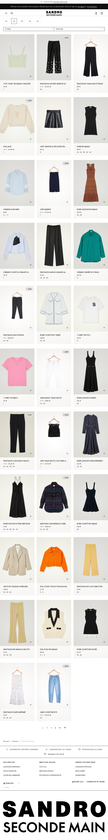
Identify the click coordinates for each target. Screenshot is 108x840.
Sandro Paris (80, 775)
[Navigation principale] (6, 13)
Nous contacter (9, 771)
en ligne (81, 6)
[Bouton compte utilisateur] (96, 13)
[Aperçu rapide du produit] (31, 76)
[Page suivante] (65, 728)
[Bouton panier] (102, 13)
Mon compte (80, 771)
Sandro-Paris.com (60, 2)
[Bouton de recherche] (12, 13)
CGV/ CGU (43, 767)
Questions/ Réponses (11, 767)
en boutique (92, 6)
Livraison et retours (83, 767)
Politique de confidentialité (50, 775)
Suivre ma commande (11, 775)
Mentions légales (46, 771)
